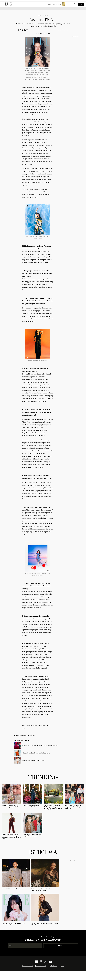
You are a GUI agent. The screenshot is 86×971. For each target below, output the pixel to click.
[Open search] (75, 4)
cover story (23, 735)
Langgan (81, 4)
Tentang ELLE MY (27, 966)
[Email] (27, 30)
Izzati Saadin (44, 30)
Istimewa (43, 4)
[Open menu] (3, 4)
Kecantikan (23, 4)
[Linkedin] (25, 30)
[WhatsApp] (23, 30)
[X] (21, 30)
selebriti (28, 735)
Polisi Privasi (53, 966)
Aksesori (30, 4)
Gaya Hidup (37, 4)
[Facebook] (18, 30)
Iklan (62, 966)
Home (39, 15)
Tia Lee (33, 735)
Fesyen (16, 4)
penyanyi (46, 96)
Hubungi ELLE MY (41, 966)
